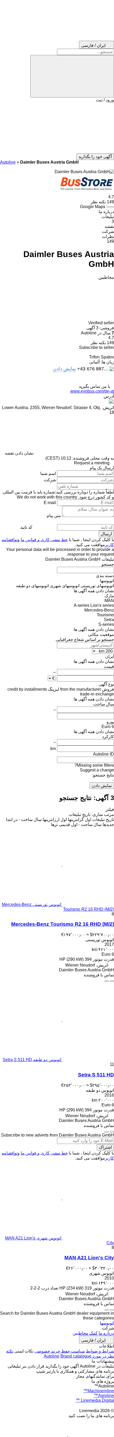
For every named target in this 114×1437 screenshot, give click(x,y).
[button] (57, 127)
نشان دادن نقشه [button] (19, 453)
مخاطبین (80, 1333)
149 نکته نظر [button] (102, 202)
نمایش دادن (102, 785)
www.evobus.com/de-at (92, 391)
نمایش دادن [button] (64, 368)
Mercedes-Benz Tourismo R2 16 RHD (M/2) (62, 924)
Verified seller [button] (100, 323)
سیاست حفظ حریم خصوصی (59, 1351)
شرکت (50, 480)
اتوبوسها (107, 1323)
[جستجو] (72, 76)
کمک (93, 1333)
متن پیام (54, 515)
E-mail (50, 502)
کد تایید (26, 527)
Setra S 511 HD (96, 1074)
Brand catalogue (75, 1356)
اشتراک (105, 1147)
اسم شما (48, 473)
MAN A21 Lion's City (89, 1257)
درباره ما (106, 1333)
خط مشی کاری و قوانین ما (44, 539)
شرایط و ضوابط (100, 1351)
